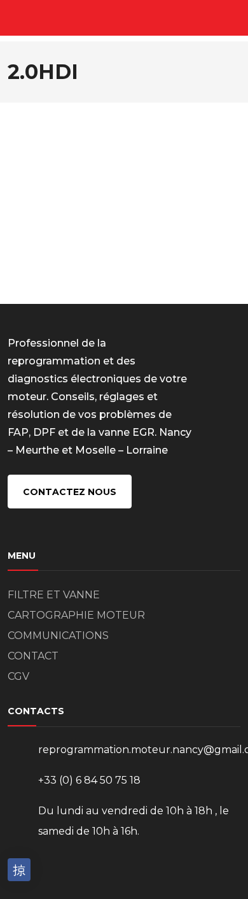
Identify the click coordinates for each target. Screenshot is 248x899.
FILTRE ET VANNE (54, 595)
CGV (18, 676)
